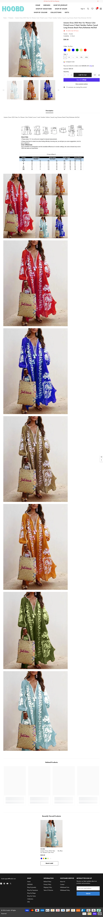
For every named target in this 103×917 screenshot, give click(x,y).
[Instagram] (1, 884)
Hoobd (71, 34)
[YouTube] (7, 884)
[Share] (98, 75)
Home (5, 18)
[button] (4, 90)
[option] (31, 49)
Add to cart (82, 75)
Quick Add (49, 863)
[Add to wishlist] (95, 75)
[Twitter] (11, 884)
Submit (88, 893)
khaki (48, 858)
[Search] (88, 9)
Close (98, 1)
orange (43, 858)
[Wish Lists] (92, 9)
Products (10, 18)
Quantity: (66, 72)
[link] (15, 800)
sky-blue (41, 858)
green (46, 858)
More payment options (82, 84)
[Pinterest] (4, 884)
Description (49, 111)
